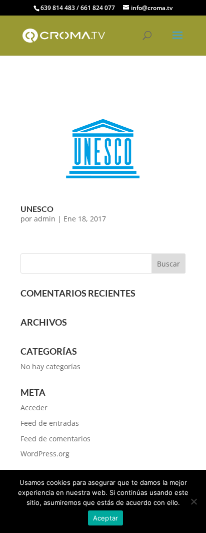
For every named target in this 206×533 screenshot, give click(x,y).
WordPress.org (45, 453)
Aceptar (105, 518)
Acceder (34, 407)
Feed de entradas (49, 423)
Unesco (37, 208)
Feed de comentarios (55, 438)
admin (45, 218)
